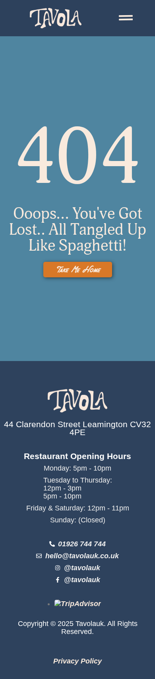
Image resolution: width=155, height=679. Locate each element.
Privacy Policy (77, 661)
